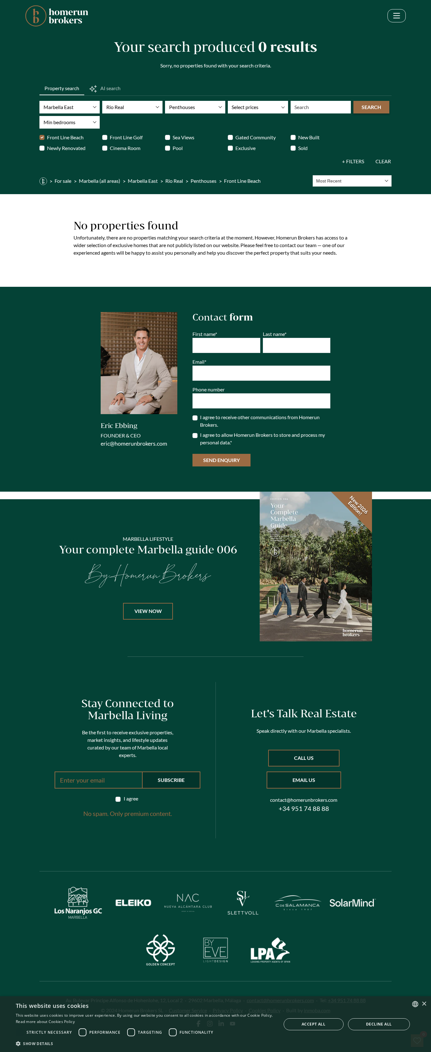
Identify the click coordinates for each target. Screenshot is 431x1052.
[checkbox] (127, 799)
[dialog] (215, 1024)
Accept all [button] (313, 1024)
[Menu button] (396, 16)
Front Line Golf (126, 137)
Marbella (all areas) (99, 181)
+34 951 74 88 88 (304, 808)
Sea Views (183, 137)
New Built (309, 137)
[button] (144, 1043)
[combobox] (352, 181)
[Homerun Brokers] (43, 181)
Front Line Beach (65, 137)
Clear (383, 161)
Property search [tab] (61, 88)
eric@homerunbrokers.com (134, 443)
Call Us (304, 758)
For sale (63, 181)
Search (371, 107)
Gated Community (255, 137)
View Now (148, 611)
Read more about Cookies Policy (45, 1021)
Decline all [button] (379, 1024)
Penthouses (203, 181)
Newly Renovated (66, 148)
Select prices (245, 107)
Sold (303, 148)
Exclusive (245, 148)
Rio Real (174, 181)
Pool (178, 148)
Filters (355, 161)
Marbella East (143, 181)
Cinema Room (125, 148)
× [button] (424, 1004)
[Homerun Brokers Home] (56, 15)
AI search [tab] (110, 88)
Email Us (303, 780)
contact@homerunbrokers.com (303, 800)
